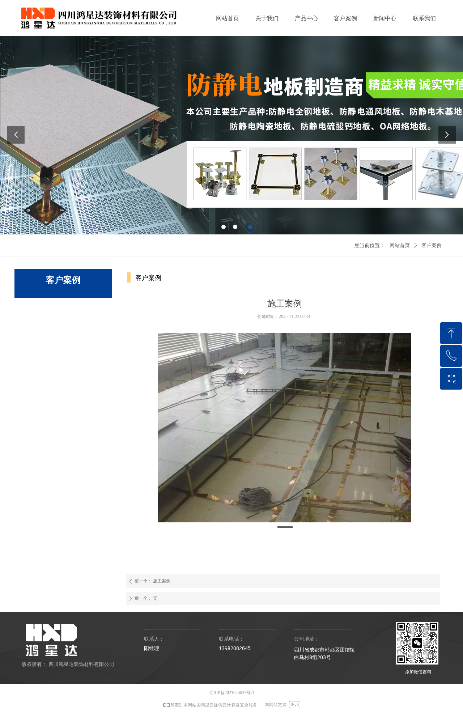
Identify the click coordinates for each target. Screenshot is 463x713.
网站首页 (400, 245)
